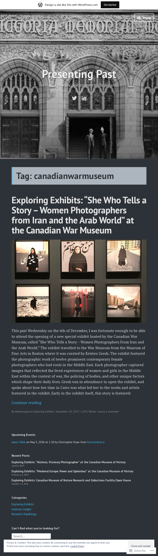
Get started (110, 4)
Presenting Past (79, 74)
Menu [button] (146, 18)
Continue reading (26, 402)
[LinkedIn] (84, 98)
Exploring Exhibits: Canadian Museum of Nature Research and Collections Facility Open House (71, 480)
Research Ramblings (24, 514)
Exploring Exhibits (43, 411)
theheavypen (22, 411)
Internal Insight (21, 509)
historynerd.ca (95, 442)
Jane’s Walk (18, 442)
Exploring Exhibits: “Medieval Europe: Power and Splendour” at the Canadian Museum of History (72, 471)
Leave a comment (108, 411)
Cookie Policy (77, 546)
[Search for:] (31, 536)
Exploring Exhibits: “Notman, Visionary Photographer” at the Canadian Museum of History (69, 462)
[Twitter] (74, 98)
